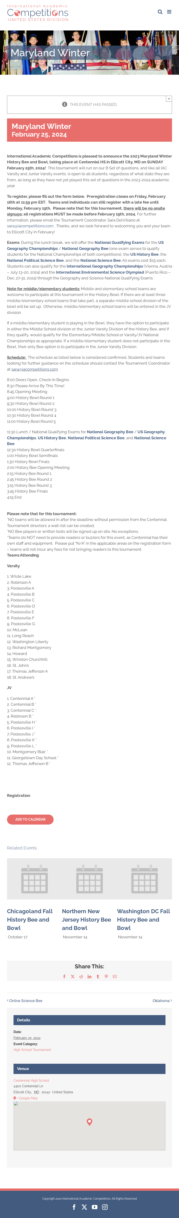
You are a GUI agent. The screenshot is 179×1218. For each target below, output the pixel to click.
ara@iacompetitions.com (31, 226)
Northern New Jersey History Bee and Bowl (86, 919)
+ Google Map (27, 1098)
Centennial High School (31, 1080)
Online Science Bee (25, 1000)
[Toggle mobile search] (160, 11)
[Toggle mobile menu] (169, 11)
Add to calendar (30, 819)
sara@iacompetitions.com (34, 369)
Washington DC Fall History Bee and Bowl (143, 919)
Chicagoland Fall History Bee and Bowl (29, 919)
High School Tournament (32, 1050)
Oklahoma (161, 1000)
